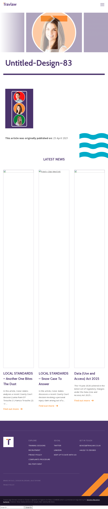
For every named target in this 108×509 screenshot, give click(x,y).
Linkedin (58, 450)
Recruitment (34, 450)
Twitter (57, 445)
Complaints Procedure (39, 459)
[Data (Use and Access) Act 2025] (89, 269)
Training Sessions (37, 445)
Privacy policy (8, 485)
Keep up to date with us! (65, 455)
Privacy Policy (35, 455)
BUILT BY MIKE (36, 481)
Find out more (11, 408)
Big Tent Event (35, 464)
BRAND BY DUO (8, 481)
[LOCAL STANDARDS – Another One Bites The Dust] (18, 269)
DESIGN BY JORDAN (22, 481)
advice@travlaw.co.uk (90, 445)
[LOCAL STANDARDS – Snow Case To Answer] (54, 269)
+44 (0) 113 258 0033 (87, 450)
